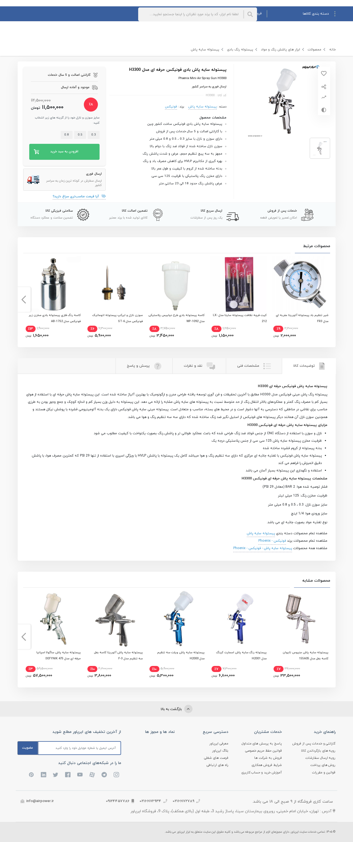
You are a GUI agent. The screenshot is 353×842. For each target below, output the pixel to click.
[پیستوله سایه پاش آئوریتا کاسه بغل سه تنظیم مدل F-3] (114, 619)
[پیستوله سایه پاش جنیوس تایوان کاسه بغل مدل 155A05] (300, 619)
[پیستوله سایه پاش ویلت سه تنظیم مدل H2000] (176, 619)
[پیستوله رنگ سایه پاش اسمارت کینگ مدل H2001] (238, 619)
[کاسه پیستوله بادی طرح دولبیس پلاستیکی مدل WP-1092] (176, 284)
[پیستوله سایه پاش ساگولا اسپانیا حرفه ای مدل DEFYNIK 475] (53, 619)
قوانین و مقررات (324, 772)
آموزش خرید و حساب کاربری (261, 772)
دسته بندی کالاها (316, 13)
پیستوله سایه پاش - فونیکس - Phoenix (262, 548)
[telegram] (104, 774)
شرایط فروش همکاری (267, 765)
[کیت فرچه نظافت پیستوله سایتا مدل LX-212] (238, 284)
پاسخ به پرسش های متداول (262, 743)
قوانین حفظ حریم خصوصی (263, 751)
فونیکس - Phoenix (272, 540)
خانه (332, 49)
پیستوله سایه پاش (205, 49)
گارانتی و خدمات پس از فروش (314, 743)
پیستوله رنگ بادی (240, 49)
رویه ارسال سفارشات (321, 758)
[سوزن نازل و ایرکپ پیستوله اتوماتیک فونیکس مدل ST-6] (114, 284)
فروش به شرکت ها (268, 758)
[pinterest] (31, 774)
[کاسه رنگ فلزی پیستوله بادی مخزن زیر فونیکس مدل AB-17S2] (53, 284)
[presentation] (329, 299)
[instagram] (116, 774)
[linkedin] (43, 774)
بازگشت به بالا (172, 709)
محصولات (314, 49)
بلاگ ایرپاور (220, 751)
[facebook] (68, 774)
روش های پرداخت (323, 765)
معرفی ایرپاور (218, 743)
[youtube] (80, 774)
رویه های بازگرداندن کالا (318, 751)
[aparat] (92, 774)
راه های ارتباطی (217, 765)
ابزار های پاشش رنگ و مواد (280, 49)
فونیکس (171, 106)
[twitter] (55, 774)
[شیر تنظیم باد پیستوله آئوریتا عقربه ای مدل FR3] (300, 284)
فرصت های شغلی (216, 758)
